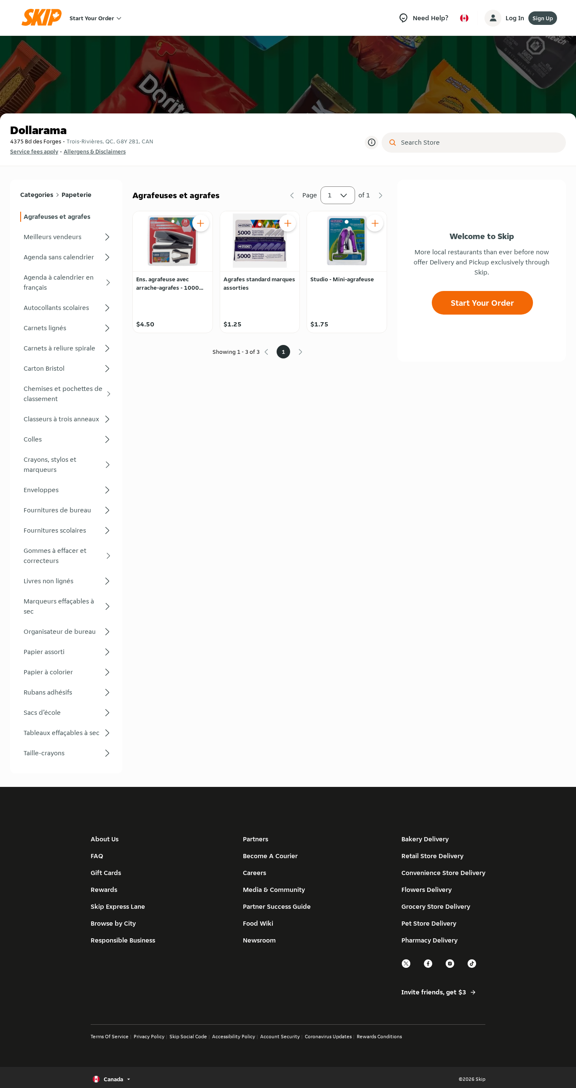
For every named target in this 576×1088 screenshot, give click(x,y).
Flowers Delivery (426, 889)
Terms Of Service (110, 1036)
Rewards (104, 889)
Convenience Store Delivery (443, 872)
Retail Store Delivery (432, 855)
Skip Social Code (188, 1036)
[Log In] (492, 18)
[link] (66, 217)
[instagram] (450, 966)
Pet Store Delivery (428, 923)
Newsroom (259, 940)
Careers (254, 872)
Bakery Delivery (425, 839)
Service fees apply (34, 151)
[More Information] (371, 142)
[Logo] (44, 18)
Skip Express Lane (118, 906)
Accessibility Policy (233, 1036)
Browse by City (113, 923)
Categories (36, 194)
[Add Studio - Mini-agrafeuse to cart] (374, 223)
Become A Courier (270, 855)
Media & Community (274, 889)
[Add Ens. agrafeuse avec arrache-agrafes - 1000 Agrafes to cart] (200, 223)
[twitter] (406, 966)
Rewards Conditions (379, 1036)
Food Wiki (258, 923)
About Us (104, 839)
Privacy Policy (149, 1036)
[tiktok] (472, 966)
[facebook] (428, 966)
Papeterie (77, 194)
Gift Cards (106, 872)
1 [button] (330, 195)
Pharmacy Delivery (429, 940)
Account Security (280, 1036)
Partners (255, 839)
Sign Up (543, 18)
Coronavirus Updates (328, 1036)
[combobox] (479, 142)
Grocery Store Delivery (435, 906)
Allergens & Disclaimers (95, 151)
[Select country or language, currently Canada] (464, 18)
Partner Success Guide (277, 906)
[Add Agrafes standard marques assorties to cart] (287, 223)
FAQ (97, 855)
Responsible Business (123, 940)
